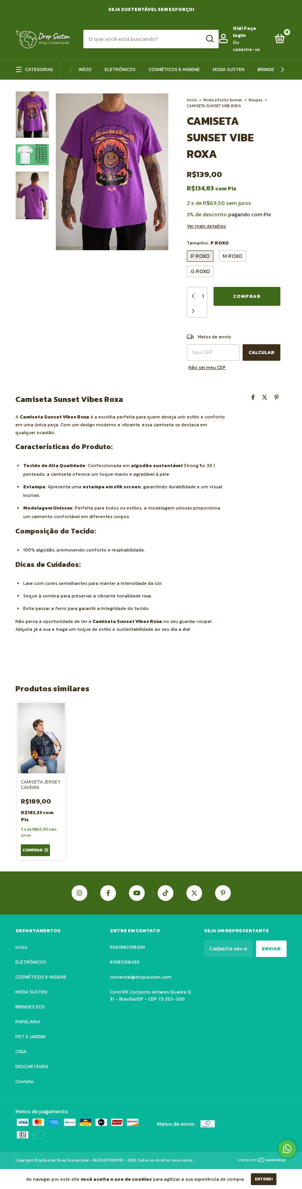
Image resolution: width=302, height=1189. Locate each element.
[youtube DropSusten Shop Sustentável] (137, 893)
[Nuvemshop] (262, 1161)
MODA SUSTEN (229, 69)
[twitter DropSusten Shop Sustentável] (194, 893)
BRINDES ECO (272, 69)
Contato (24, 1081)
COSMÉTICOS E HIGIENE (174, 69)
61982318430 (125, 962)
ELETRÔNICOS (120, 69)
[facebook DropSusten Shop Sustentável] (108, 893)
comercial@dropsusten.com (140, 977)
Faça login (244, 32)
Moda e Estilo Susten (222, 100)
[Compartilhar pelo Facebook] (253, 397)
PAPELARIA (27, 1021)
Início (85, 69)
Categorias (39, 69)
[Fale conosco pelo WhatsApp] (287, 1149)
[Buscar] (209, 39)
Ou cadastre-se (246, 46)
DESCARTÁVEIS (31, 1066)
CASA (20, 1051)
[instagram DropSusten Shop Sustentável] (79, 893)
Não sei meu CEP (207, 367)
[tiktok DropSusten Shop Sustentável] (165, 893)
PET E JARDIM (30, 1036)
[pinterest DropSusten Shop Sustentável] (223, 893)
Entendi (264, 1179)
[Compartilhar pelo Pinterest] (276, 397)
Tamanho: (208, 243)
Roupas (256, 100)
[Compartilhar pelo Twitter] (264, 397)
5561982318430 (127, 947)
